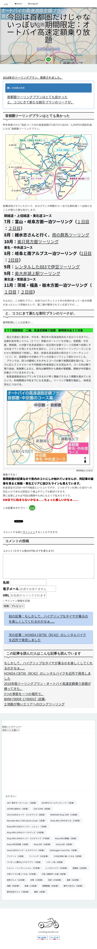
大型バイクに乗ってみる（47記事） (22, 873)
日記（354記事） (55, 879)
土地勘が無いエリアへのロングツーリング (34, 704)
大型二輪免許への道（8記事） (54, 873)
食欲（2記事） (40, 891)
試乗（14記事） (31, 885)
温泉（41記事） (73, 879)
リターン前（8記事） (55, 862)
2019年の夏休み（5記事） (18, 808)
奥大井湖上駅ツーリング (37, 273)
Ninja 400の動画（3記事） (66, 838)
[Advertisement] (48, 761)
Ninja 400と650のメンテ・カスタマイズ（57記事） (29, 838)
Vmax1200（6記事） (64, 844)
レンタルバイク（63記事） (56, 868)
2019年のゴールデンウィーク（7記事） (58, 802)
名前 (6, 582)
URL (6, 595)
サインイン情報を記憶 (17, 600)
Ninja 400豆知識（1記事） (18, 844)
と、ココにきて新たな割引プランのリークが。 (40, 102)
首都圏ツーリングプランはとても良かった (37, 97)
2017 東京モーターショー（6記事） (22, 802)
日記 (48, 59)
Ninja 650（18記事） (43, 844)
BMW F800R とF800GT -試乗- (25, 699)
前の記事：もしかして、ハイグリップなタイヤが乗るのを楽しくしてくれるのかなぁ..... (48, 619)
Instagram (34, 3)
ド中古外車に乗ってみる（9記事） (68, 856)
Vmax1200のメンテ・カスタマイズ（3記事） (26, 850)
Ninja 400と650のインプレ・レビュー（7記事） (27, 826)
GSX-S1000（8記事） (42, 808)
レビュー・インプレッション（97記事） (24, 868)
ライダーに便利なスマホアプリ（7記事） (24, 862)
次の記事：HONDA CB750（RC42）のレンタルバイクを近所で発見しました (47, 637)
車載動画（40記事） (51, 885)
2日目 (13, 260)
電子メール (11, 588)
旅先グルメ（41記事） (16, 879)
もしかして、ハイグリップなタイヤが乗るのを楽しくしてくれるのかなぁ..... (48, 665)
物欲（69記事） (13, 885)
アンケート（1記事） (16, 856)
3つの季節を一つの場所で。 (24, 693)
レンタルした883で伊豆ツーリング (47, 267)
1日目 (86, 253)
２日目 (14, 228)
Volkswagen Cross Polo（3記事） (64, 850)
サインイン (29, 532)
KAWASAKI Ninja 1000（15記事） (64, 814)
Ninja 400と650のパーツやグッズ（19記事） (26, 832)
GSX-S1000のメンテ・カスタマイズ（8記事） (26, 814)
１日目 (83, 221)
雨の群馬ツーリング (70, 235)
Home (19, 3)
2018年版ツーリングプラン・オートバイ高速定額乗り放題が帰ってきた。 (47, 686)
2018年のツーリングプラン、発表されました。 (33, 77)
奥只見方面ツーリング (38, 241)
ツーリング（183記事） (39, 856)
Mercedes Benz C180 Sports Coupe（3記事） (26, 820)
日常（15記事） (37, 879)
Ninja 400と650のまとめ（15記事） (66, 820)
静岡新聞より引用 (83, 470)
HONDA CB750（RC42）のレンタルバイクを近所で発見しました (47, 676)
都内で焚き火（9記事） (74, 885)
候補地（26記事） (80, 868)
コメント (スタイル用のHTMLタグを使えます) (28, 550)
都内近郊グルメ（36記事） (18, 891)
